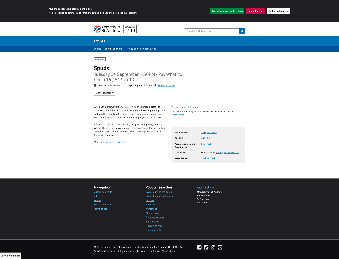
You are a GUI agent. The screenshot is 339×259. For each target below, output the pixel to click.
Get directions (177, 114)
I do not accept (255, 11)
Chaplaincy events (155, 217)
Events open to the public (159, 191)
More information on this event (110, 141)
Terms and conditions (148, 251)
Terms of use (100, 208)
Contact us (205, 187)
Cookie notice (101, 251)
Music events (152, 221)
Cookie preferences (278, 11)
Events (99, 40)
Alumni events (153, 212)
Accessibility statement (122, 251)
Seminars (150, 204)
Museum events (154, 225)
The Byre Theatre (166, 85)
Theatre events (153, 229)
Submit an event (113, 48)
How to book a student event (141, 48)
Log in (242, 26)
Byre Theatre (207, 144)
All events (99, 196)
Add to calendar (103, 92)
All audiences (207, 137)
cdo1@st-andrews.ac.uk (228, 152)
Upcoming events (103, 191)
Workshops (151, 208)
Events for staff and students (160, 196)
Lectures (150, 200)
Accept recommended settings (227, 11)
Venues (97, 200)
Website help (168, 251)
